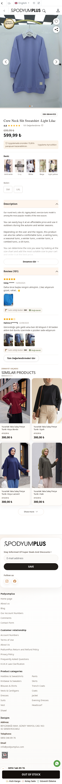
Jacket (35, 695)
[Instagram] (7, 581)
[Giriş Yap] (58, 10)
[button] (29, 106)
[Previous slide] (6, 62)
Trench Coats (38, 685)
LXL (18, 189)
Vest (3, 705)
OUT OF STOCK (31, 774)
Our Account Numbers (12, 613)
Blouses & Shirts (9, 685)
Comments (6, 618)
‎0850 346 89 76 (8, 737)
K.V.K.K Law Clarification (13, 663)
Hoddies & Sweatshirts (12, 676)
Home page (6, 598)
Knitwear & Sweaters (11, 681)
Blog (3, 608)
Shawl (4, 710)
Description (10, 204)
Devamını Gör (29, 261)
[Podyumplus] (28, 544)
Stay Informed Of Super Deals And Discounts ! (27, 552)
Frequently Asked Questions (15, 659)
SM (8, 189)
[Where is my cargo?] (9, 3)
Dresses (5, 695)
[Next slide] (56, 62)
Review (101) (11, 271)
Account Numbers (10, 635)
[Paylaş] (56, 29)
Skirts (34, 681)
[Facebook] (15, 581)
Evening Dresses (40, 700)
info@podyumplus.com (12, 746)
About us (5, 603)
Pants (34, 676)
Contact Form (7, 622)
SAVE (31, 566)
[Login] (34, 3)
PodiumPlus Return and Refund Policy (20, 649)
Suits (3, 700)
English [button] (23, 3)
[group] (31, 61)
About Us (5, 644)
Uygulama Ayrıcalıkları (47, 144)
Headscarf (37, 705)
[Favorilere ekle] (56, 21)
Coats (34, 690)
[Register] (38, 3)
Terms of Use (7, 639)
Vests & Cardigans (10, 690)
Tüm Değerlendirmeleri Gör (21, 358)
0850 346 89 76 (16, 768)
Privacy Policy (7, 654)
